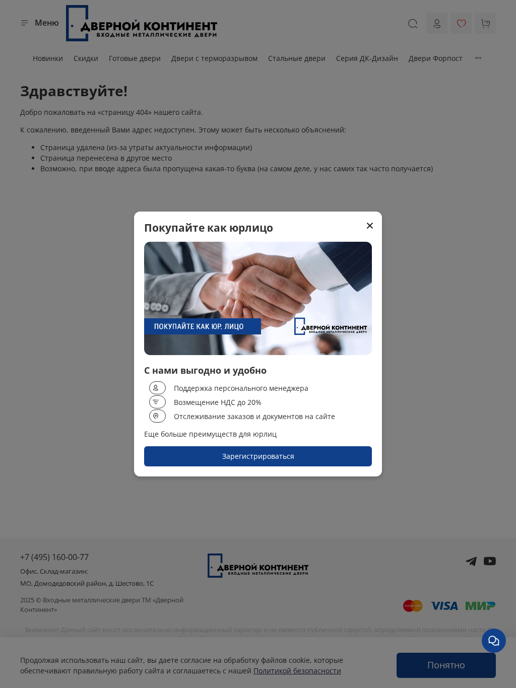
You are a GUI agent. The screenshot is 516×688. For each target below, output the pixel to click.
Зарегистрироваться (258, 456)
